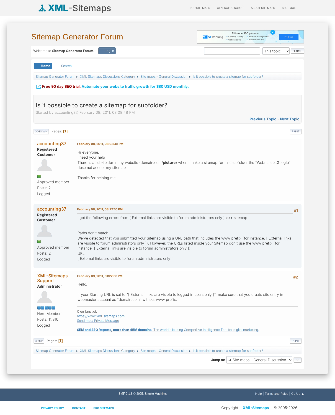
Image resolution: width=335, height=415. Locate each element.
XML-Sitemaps (256, 407)
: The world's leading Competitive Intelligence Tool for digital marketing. (168, 330)
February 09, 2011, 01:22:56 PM (99, 276)
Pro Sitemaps (103, 408)
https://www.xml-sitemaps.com (101, 316)
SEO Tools (289, 8)
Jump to (217, 360)
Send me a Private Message (98, 320)
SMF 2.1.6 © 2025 (131, 393)
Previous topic (263, 119)
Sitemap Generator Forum (77, 36)
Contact (78, 408)
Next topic (289, 119)
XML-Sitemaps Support (52, 278)
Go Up (39, 341)
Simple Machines (156, 393)
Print (295, 131)
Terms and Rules (276, 393)
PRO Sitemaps (200, 8)
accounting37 (51, 143)
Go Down (41, 131)
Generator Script (230, 8)
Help (258, 393)
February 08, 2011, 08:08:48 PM (100, 144)
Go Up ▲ (297, 393)
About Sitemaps (263, 8)
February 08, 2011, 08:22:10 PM (100, 209)
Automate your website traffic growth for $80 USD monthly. (112, 87)
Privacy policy (52, 408)
